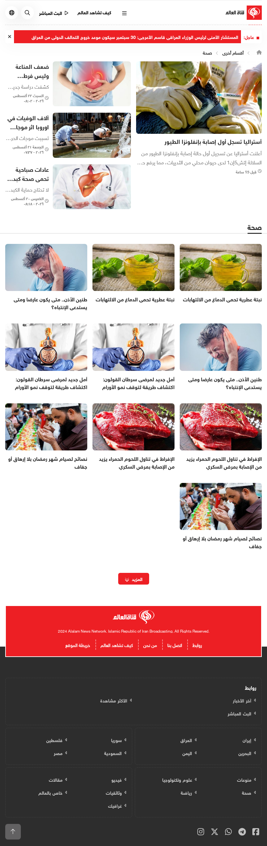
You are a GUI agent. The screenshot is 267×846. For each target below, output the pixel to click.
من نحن (150, 644)
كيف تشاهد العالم (94, 12)
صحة (207, 52)
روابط (197, 644)
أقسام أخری (233, 52)
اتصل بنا (174, 644)
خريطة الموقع (77, 644)
